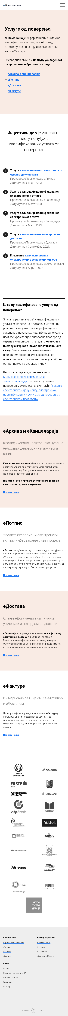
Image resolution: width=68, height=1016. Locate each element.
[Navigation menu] (62, 5)
